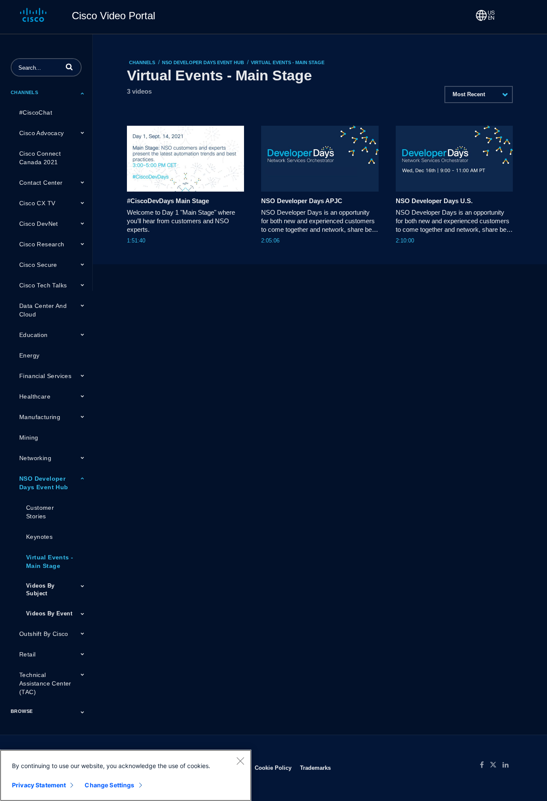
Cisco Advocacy (41, 133)
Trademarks (315, 767)
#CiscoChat (35, 112)
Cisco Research (42, 244)
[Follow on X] (496, 765)
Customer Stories (40, 512)
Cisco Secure (38, 264)
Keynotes (39, 536)
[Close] (240, 761)
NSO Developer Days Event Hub (43, 483)
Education (33, 334)
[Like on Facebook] (485, 765)
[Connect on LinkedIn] (508, 765)
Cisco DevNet (38, 223)
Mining (28, 437)
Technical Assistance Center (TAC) (45, 683)
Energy (29, 355)
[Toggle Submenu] (82, 93)
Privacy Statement (39, 785)
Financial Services (45, 375)
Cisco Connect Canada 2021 (40, 158)
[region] (125, 775)
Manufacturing (39, 417)
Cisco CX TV (37, 203)
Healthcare (34, 396)
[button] (69, 66)
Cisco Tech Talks (43, 285)
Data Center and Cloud (43, 310)
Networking (35, 458)
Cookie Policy (273, 767)
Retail (27, 654)
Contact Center (41, 182)
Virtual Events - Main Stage (49, 561)
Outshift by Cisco (43, 633)
